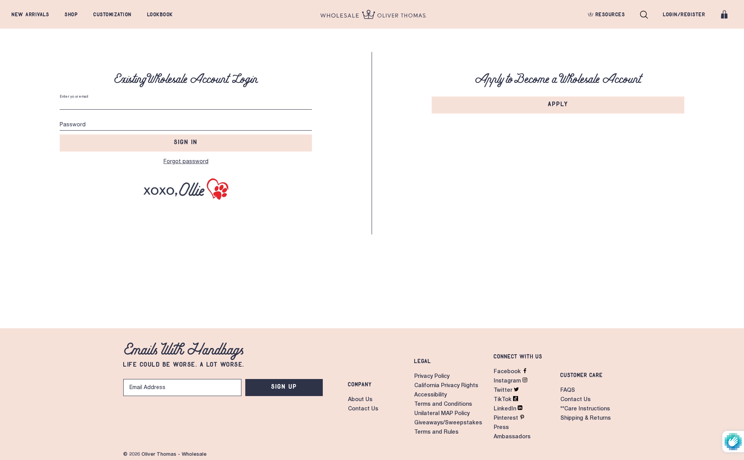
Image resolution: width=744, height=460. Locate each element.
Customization (112, 14)
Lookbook (160, 14)
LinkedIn (506, 409)
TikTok (503, 400)
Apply (558, 104)
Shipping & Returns (585, 418)
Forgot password (186, 162)
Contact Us (363, 409)
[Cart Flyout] (724, 14)
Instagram (508, 381)
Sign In (186, 141)
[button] (644, 14)
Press (501, 428)
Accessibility (430, 395)
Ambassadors (512, 437)
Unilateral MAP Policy (442, 414)
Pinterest (507, 418)
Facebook (508, 372)
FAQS (567, 390)
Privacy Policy (432, 376)
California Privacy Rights (446, 386)
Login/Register (684, 14)
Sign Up (284, 386)
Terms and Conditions (443, 404)
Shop (71, 14)
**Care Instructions (585, 409)
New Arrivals (30, 14)
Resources (609, 14)
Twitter (504, 390)
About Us (360, 400)
